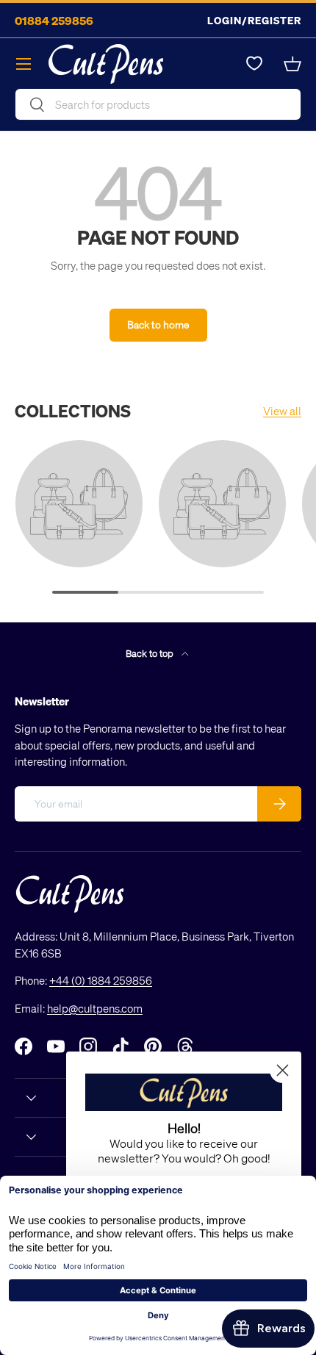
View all (282, 410)
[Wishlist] (254, 64)
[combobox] (158, 104)
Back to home (158, 324)
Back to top (151, 653)
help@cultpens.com (95, 1008)
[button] (292, 64)
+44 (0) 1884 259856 (100, 980)
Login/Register (254, 20)
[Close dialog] (282, 1070)
